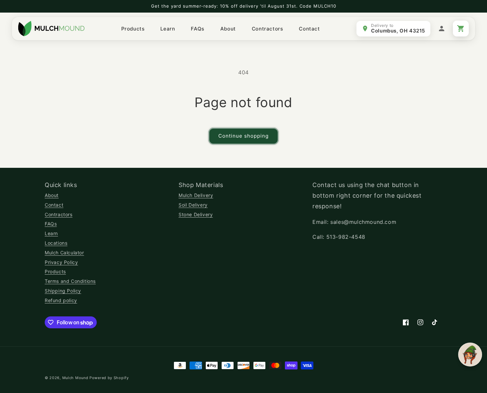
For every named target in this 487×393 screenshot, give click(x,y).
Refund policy (61, 300)
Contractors (59, 214)
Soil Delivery (193, 205)
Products (55, 271)
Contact (54, 205)
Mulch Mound (75, 377)
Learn (51, 233)
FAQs (51, 224)
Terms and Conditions (70, 281)
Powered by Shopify (109, 377)
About (52, 195)
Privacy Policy (61, 262)
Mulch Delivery (196, 195)
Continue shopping (243, 136)
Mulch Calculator (64, 252)
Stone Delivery (196, 214)
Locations (56, 243)
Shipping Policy (63, 291)
